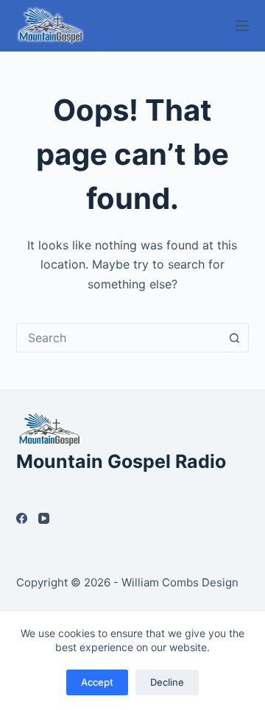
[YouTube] (43, 518)
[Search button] (234, 338)
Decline (167, 682)
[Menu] (242, 25)
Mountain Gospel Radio (121, 461)
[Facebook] (21, 518)
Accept (97, 682)
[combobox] (119, 337)
